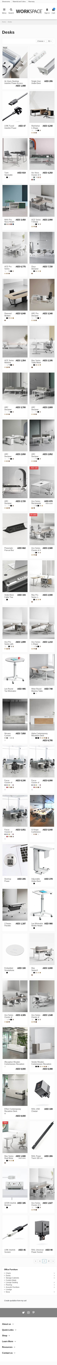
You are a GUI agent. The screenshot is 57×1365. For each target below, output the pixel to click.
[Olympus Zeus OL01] (11, 738)
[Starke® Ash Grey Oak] (40, 130)
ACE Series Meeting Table (9, 362)
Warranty (31, 1)
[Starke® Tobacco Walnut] (36, 133)
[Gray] (5, 785)
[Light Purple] (13, 785)
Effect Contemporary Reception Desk (12, 1110)
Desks (8, 1276)
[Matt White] (32, 130)
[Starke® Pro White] (34, 130)
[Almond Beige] (38, 177)
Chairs (8, 1273)
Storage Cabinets (12, 1278)
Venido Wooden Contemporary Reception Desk (41, 1064)
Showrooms (6, 1)
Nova (8, 1292)
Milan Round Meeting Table (37, 690)
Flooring (9, 1285)
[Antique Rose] (40, 177)
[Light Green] (9, 785)
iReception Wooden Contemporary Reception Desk (14, 1064)
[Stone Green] (34, 177)
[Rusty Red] (32, 179)
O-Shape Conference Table (36, 832)
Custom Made (11, 1280)
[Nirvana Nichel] (5, 738)
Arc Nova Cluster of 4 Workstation (36, 175)
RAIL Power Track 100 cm (36, 1157)
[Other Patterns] (9, 177)
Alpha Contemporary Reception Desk (39, 734)
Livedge (9, 1290)
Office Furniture (11, 1269)
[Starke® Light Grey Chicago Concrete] (13, 738)
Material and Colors (19, 1)
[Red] (7, 787)
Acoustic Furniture (12, 1287)
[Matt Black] (36, 130)
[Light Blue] (7, 785)
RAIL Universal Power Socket (37, 1251)
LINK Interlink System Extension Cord (10, 1252)
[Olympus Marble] (5, 1066)
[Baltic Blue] (34, 179)
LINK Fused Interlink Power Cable (10, 128)
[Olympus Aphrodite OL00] (9, 738)
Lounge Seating (12, 1282)
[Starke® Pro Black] (38, 130)
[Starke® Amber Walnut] (34, 133)
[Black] (7, 599)
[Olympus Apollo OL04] (7, 738)
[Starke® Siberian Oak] (32, 133)
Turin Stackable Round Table (9, 175)
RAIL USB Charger (35, 1110)
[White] (5, 599)
